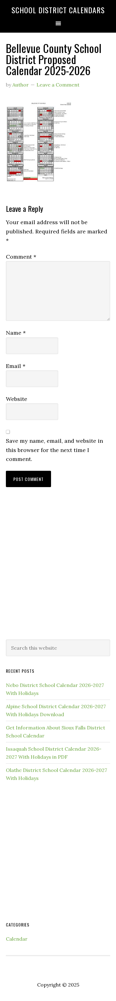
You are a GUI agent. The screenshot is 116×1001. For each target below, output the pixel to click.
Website (16, 398)
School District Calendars (58, 9)
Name (16, 332)
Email (15, 365)
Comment (21, 256)
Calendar (17, 939)
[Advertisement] (58, 569)
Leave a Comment (58, 85)
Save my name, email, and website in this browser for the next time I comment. (54, 449)
